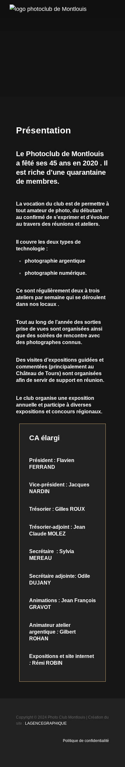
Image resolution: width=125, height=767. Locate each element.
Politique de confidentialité (86, 740)
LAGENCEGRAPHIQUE (46, 723)
